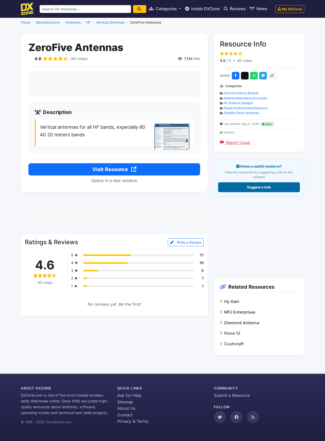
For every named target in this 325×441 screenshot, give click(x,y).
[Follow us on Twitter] (220, 417)
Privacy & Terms (132, 421)
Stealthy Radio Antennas (241, 113)
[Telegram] (263, 75)
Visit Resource (110, 169)
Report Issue (237, 142)
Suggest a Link (259, 187)
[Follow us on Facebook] (236, 417)
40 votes (244, 60)
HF (88, 22)
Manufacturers (48, 22)
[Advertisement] (114, 84)
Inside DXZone (205, 8)
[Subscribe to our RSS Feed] (253, 417)
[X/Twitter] (245, 75)
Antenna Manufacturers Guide (245, 98)
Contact (125, 414)
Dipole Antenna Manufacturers (246, 108)
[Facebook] (235, 75)
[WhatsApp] (254, 75)
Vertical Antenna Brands (241, 93)
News (261, 8)
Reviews (237, 8)
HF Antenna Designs (238, 103)
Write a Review (188, 242)
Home (25, 22)
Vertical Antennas (110, 22)
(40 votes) (79, 58)
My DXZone (292, 9)
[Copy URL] (272, 75)
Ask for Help (129, 395)
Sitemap (125, 401)
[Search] (139, 9)
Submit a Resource (232, 395)
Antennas (73, 22)
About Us (126, 408)
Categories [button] (166, 8)
